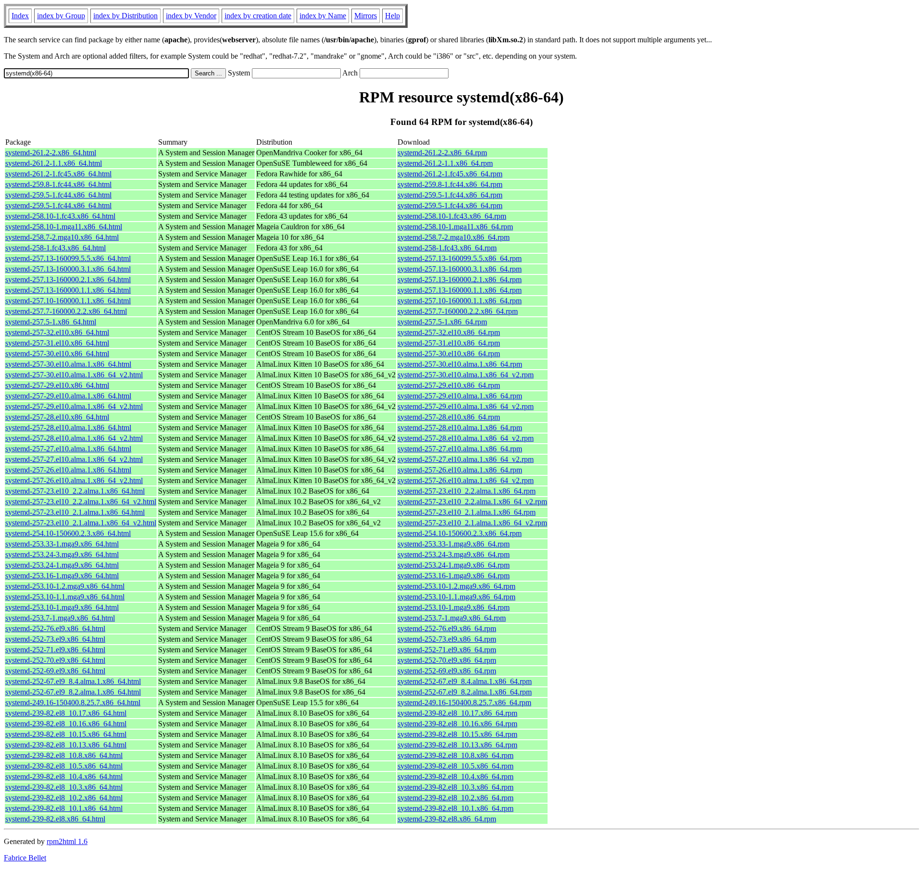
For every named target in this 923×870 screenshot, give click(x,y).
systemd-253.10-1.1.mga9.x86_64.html (65, 597)
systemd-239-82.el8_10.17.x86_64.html (65, 713)
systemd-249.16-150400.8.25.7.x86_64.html (72, 702)
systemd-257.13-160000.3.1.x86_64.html (68, 269)
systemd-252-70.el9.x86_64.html (55, 660)
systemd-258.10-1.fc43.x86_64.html (60, 216)
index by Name (322, 16)
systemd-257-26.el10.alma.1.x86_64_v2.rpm (466, 480)
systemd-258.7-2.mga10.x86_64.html (62, 237)
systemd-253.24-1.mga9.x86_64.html (62, 565)
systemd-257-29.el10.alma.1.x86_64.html (68, 396)
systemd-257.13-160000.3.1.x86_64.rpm (460, 269)
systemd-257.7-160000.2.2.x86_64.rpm (458, 311)
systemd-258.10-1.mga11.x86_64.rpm (455, 227)
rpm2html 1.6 (67, 841)
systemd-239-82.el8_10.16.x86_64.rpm (457, 724)
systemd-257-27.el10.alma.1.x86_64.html (68, 449)
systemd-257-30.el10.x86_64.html (57, 353)
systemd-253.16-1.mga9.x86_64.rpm (454, 576)
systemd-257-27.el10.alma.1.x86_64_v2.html (74, 459)
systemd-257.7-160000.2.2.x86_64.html (66, 311)
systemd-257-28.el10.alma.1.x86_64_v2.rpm (466, 438)
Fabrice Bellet (25, 858)
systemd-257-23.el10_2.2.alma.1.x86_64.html (75, 491)
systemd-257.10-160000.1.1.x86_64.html (68, 301)
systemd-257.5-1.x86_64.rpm (442, 322)
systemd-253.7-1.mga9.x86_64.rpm (452, 618)
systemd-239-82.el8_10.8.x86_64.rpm (455, 755)
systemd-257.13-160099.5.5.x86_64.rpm (460, 258)
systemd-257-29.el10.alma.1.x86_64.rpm (460, 396)
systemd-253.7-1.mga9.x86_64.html (60, 618)
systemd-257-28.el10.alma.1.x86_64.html (68, 427)
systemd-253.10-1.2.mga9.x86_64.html (65, 586)
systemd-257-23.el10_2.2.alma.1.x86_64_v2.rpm (472, 501)
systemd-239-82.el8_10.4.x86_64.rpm (455, 776)
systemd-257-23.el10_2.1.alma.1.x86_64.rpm (467, 512)
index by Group (61, 16)
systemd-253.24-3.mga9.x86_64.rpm (454, 554)
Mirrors (365, 16)
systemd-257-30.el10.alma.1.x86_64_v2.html (74, 375)
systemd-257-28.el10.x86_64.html (57, 417)
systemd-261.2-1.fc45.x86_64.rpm (450, 174)
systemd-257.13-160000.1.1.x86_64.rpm (460, 290)
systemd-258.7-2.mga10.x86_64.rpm (454, 237)
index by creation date (258, 16)
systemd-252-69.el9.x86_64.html (55, 671)
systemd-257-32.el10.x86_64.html (57, 332)
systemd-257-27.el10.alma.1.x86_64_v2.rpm (466, 459)
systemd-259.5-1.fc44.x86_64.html (58, 195)
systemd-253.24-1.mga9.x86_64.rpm (454, 565)
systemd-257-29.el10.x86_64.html (57, 385)
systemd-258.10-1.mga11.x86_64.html (63, 227)
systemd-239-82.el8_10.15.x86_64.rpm (457, 734)
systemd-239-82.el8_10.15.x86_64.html (65, 734)
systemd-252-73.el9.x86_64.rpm (447, 639)
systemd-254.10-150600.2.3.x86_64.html (68, 533)
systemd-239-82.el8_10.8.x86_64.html (64, 755)
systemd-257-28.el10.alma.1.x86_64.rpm (460, 427)
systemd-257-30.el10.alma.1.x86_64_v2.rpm (466, 375)
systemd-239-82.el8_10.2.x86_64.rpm (455, 798)
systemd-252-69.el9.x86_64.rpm (447, 671)
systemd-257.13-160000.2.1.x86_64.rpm (460, 279)
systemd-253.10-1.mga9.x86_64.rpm (454, 607)
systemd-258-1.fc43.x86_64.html (55, 248)
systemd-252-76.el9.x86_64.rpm (447, 628)
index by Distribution (125, 16)
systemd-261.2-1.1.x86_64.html (53, 163)
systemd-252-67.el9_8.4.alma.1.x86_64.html (73, 681)
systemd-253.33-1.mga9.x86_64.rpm (454, 544)
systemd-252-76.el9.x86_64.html (55, 628)
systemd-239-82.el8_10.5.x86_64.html (64, 766)
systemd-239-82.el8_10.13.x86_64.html (65, 745)
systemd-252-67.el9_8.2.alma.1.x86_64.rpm (465, 692)
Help (392, 16)
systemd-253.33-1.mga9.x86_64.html (62, 544)
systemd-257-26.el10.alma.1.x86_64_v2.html (74, 480)
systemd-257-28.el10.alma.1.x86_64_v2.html (74, 438)
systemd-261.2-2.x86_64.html (50, 153)
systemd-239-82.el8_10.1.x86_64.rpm (455, 808)
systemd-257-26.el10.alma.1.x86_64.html (68, 470)
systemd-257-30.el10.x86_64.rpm (449, 353)
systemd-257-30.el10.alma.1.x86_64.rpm (460, 364)
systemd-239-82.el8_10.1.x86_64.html (64, 808)
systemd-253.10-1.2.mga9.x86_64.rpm (456, 586)
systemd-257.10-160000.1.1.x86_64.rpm (460, 301)
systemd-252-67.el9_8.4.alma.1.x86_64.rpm (465, 681)
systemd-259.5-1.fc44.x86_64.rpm (450, 195)
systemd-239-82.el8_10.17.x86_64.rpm (457, 713)
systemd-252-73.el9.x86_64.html (55, 639)
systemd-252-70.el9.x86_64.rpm (447, 660)
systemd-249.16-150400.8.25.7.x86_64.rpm (464, 702)
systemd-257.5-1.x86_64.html (50, 322)
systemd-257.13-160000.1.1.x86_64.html (68, 290)
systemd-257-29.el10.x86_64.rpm (449, 385)
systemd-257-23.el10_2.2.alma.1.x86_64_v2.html (80, 501)
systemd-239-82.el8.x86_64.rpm (447, 819)
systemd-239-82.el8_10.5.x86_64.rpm (455, 766)
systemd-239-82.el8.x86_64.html (55, 819)
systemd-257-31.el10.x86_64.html (57, 343)
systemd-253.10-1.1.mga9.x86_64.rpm (456, 597)
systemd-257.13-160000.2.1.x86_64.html (68, 279)
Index (20, 16)
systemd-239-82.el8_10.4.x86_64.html (64, 776)
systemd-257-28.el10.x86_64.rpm (449, 417)
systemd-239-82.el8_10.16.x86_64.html (65, 724)
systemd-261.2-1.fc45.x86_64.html (58, 174)
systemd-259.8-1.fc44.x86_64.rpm (450, 184)
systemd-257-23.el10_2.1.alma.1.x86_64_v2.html (80, 523)
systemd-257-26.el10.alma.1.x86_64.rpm (460, 470)
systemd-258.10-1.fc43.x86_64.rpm (452, 216)
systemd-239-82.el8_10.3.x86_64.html (64, 787)
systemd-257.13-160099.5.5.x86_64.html (68, 258)
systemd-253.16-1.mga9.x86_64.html (62, 576)
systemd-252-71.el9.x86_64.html (55, 650)
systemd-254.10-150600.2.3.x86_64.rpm (460, 533)
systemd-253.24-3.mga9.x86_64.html (62, 554)
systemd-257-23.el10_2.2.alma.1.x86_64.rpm (467, 491)
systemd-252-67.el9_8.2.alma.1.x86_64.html (73, 692)
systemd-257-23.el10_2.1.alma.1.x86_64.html (75, 512)
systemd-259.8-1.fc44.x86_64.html (58, 184)
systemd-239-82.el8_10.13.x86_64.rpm (457, 745)
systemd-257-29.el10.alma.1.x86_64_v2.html (74, 406)
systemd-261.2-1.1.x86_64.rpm (445, 163)
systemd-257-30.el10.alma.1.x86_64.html (68, 364)
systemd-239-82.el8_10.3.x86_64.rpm (455, 787)
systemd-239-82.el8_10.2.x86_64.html (64, 798)
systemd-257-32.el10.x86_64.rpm (449, 332)
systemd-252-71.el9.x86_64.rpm (447, 650)
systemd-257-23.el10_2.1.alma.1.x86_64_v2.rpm (472, 523)
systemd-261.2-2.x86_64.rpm (442, 153)
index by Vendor (191, 16)
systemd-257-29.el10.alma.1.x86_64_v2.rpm (466, 406)
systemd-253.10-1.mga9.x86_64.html (62, 607)
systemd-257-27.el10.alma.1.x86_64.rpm (460, 449)
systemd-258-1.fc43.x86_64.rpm (447, 248)
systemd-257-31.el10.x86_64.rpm (449, 343)
